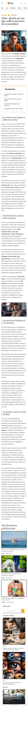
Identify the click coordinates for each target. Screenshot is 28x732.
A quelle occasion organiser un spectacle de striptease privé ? (12, 599)
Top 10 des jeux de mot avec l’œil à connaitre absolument (12, 683)
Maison (4, 646)
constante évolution (19, 54)
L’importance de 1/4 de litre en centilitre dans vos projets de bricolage (13, 648)
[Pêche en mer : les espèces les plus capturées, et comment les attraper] (14, 539)
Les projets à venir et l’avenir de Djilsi (13, 108)
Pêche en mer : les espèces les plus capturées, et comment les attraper (13, 550)
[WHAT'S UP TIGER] (10, 3)
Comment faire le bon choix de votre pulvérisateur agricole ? (11, 574)
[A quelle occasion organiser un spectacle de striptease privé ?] (14, 588)
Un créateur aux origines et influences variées (13, 94)
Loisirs (3, 602)
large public (19, 58)
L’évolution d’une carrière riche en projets (12, 99)
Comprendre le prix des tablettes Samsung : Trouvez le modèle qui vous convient (13, 698)
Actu (2, 553)
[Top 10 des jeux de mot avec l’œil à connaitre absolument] (14, 665)
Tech (4, 680)
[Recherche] (22, 3)
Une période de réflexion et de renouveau (12, 104)
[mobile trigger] (2, 3)
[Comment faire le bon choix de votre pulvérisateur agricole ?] (14, 564)
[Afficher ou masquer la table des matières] (20, 89)
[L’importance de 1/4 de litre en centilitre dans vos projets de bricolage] (14, 631)
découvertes (17, 158)
